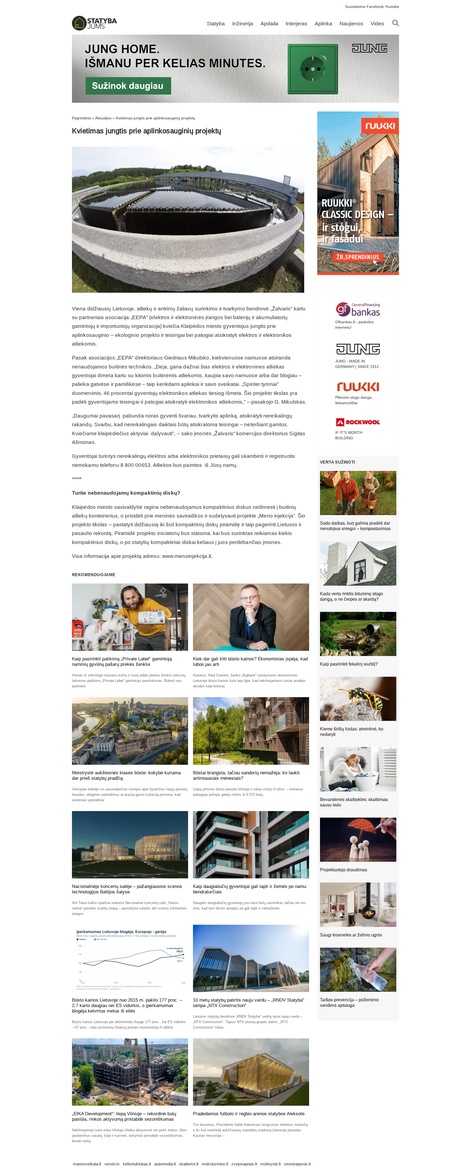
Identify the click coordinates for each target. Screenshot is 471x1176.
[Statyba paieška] (395, 25)
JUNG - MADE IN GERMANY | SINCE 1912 (357, 364)
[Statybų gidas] (94, 29)
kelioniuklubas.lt (137, 1164)
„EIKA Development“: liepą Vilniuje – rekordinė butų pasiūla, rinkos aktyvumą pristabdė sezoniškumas (124, 1116)
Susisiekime (355, 6)
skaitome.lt (188, 1164)
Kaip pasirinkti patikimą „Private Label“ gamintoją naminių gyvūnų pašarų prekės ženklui (122, 661)
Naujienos (351, 23)
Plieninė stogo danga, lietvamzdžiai (354, 400)
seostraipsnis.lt (297, 1164)
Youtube (392, 6)
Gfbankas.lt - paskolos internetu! (354, 324)
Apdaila (269, 23)
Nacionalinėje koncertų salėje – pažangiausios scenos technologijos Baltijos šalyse (127, 889)
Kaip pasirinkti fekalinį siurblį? (349, 664)
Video (377, 23)
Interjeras (296, 23)
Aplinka (323, 23)
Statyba (216, 23)
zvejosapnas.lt (244, 1164)
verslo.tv (112, 1164)
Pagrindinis (81, 118)
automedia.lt (165, 1164)
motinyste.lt (270, 1164)
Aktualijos (103, 118)
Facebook (375, 6)
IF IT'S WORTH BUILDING (348, 435)
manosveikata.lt (87, 1164)
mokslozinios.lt (215, 1164)
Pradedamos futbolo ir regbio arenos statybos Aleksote (248, 1113)
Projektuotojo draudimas (343, 869)
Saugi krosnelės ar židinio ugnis (351, 935)
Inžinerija (242, 23)
